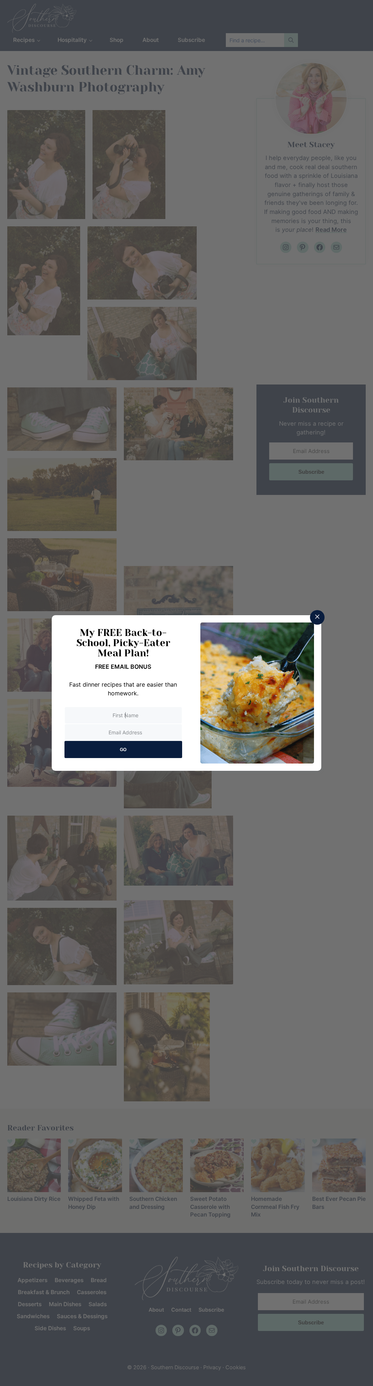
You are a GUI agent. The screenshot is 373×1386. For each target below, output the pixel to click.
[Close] (317, 617)
